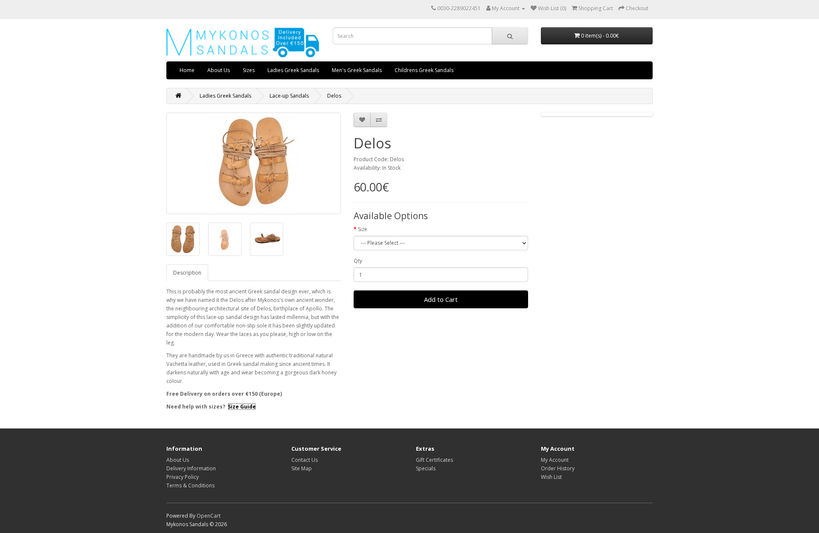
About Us (218, 70)
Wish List (551, 477)
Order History (558, 468)
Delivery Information (191, 468)
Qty (358, 260)
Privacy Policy (182, 477)
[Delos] (253, 163)
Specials (426, 468)
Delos (334, 95)
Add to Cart (441, 299)
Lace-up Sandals (289, 95)
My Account (555, 459)
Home (187, 70)
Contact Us (304, 459)
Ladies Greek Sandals (293, 70)
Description (187, 272)
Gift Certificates (434, 459)
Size (362, 229)
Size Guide (242, 406)
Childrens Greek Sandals (424, 70)
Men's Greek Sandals (357, 70)
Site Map (301, 468)
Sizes (249, 70)
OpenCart (209, 515)
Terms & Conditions (190, 485)
